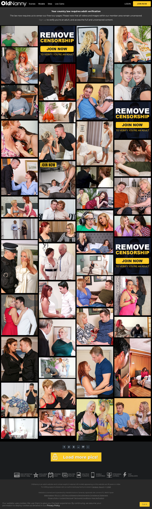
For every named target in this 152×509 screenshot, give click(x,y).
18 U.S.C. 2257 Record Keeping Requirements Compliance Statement (81, 495)
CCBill (108, 487)
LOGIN (128, 4)
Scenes (32, 4)
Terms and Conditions (82, 498)
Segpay (95, 487)
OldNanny (35, 484)
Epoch (101, 487)
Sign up (42, 20)
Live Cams (59, 4)
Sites (50, 4)
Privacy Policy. (53, 505)
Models (41, 4)
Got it (144, 504)
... (78, 447)
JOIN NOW (142, 4)
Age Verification (98, 498)
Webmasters (49, 495)
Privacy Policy (53, 498)
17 (83, 447)
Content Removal (66, 498)
